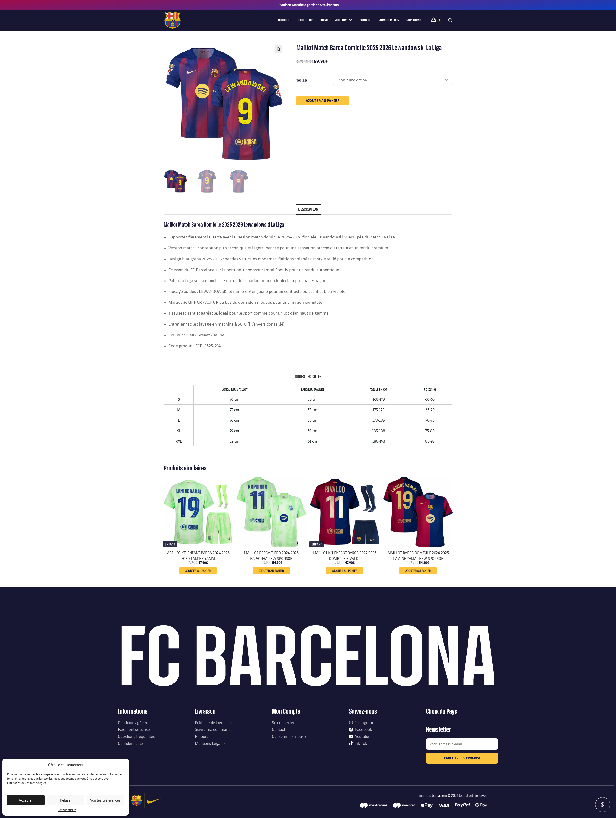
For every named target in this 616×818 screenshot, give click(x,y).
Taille (301, 80)
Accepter (26, 800)
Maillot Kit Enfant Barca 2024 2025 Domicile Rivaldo (344, 555)
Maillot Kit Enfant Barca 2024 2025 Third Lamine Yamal (198, 555)
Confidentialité (67, 810)
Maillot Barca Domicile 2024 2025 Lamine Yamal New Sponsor (418, 555)
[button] (278, 49)
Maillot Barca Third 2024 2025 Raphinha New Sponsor (271, 555)
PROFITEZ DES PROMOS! (462, 758)
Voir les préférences (105, 800)
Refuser (66, 800)
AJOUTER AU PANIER (198, 570)
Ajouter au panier (323, 100)
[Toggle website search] (450, 20)
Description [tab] (308, 209)
